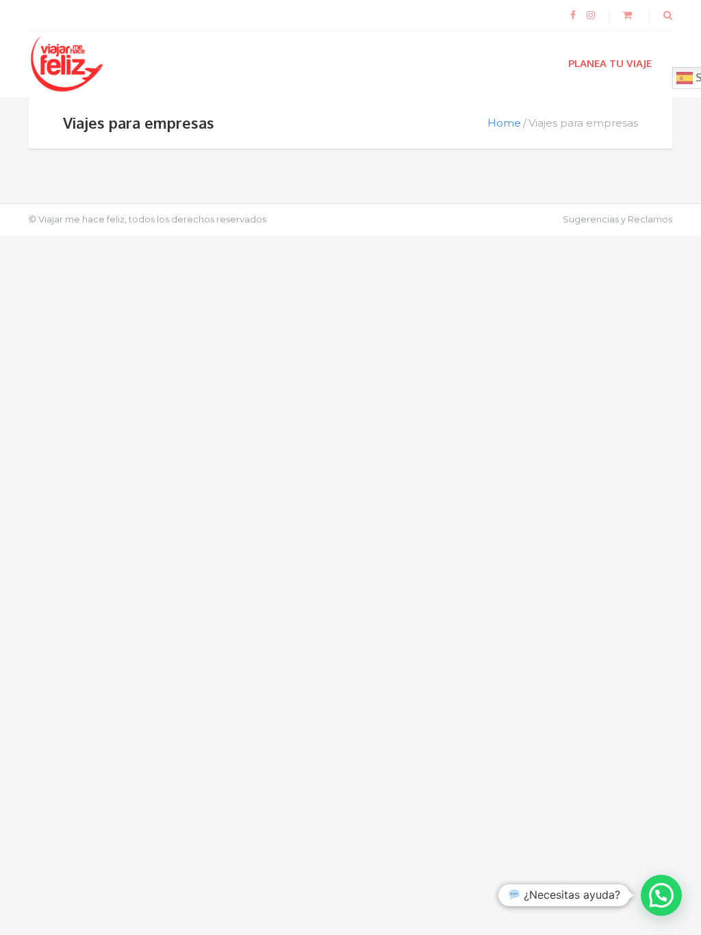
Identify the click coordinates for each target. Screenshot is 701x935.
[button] (661, 895)
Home (504, 122)
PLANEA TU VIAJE (610, 63)
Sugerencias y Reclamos (617, 219)
